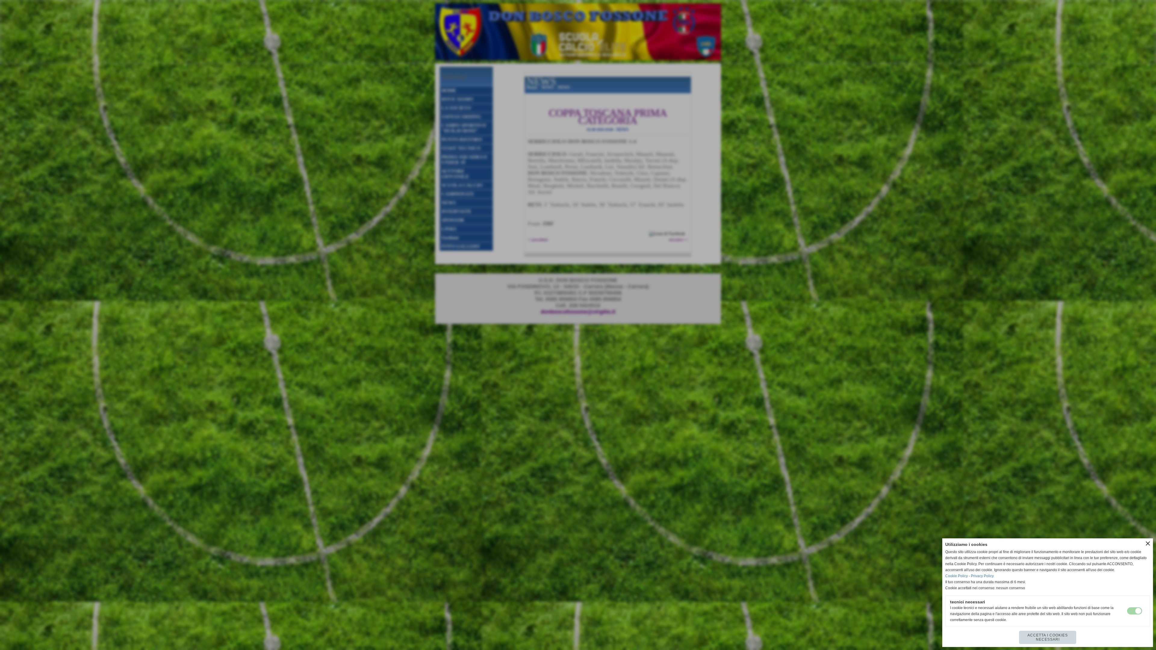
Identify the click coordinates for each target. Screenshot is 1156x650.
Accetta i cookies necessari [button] (1047, 637)
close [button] (1147, 543)
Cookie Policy (956, 576)
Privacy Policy (982, 576)
